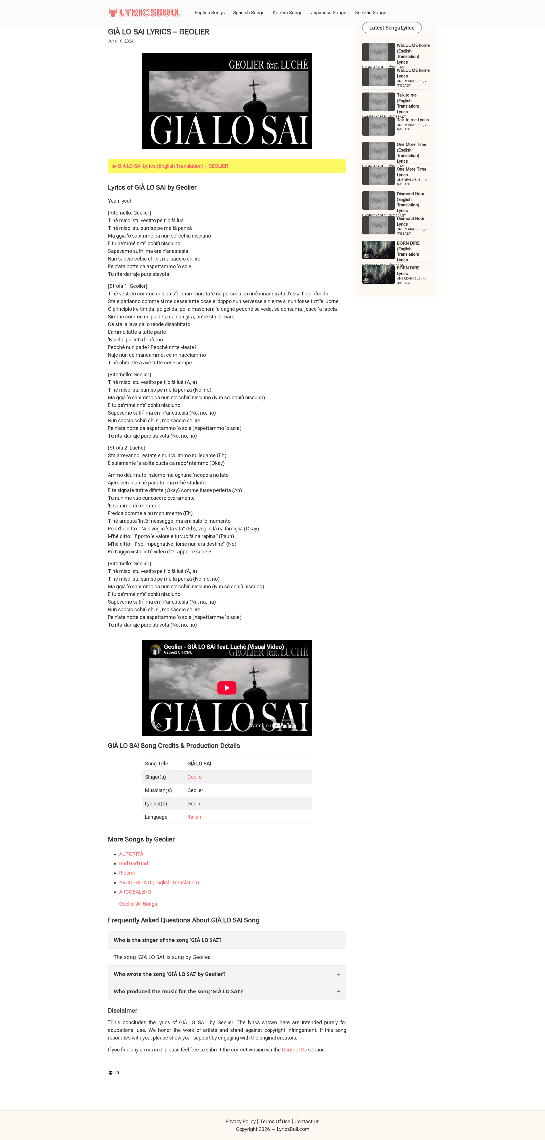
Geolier (195, 777)
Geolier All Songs (138, 904)
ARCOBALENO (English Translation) (159, 882)
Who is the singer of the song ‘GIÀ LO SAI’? (168, 940)
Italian (194, 817)
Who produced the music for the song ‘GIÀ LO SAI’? (178, 991)
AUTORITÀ (131, 854)
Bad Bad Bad (133, 863)
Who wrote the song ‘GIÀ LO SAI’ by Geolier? (170, 974)
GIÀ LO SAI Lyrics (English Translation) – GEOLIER (173, 166)
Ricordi (127, 873)
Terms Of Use (275, 1121)
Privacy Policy (241, 1121)
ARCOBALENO (135, 892)
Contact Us (294, 1050)
